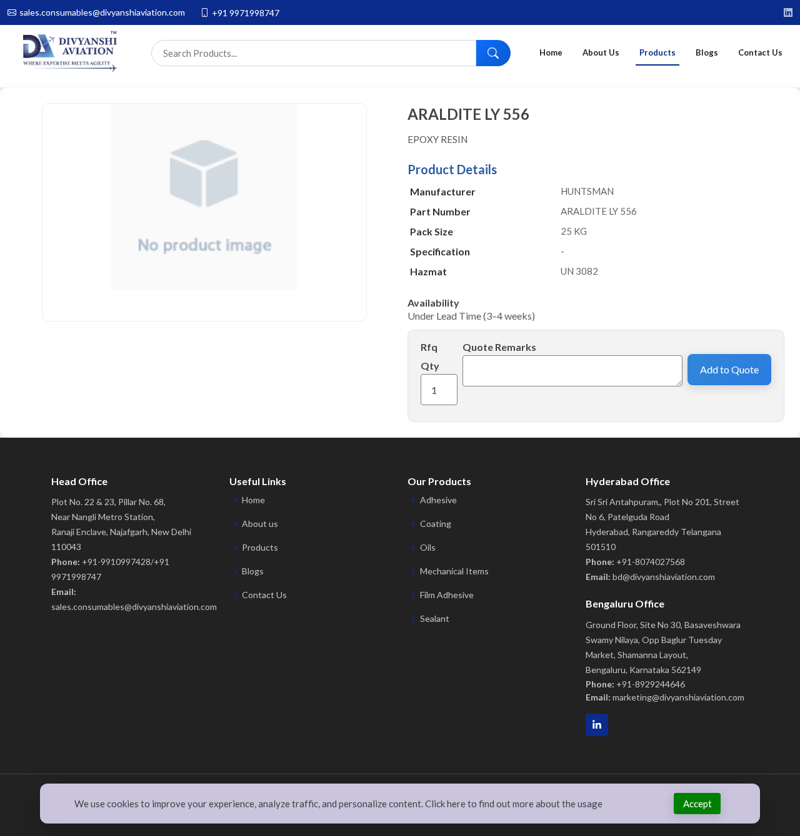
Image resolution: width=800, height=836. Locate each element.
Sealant (434, 618)
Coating (435, 523)
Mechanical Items (454, 571)
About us (260, 523)
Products (657, 52)
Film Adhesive (447, 595)
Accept (697, 803)
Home (550, 52)
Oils (428, 547)
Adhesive (438, 500)
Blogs (707, 52)
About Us (600, 52)
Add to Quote (729, 369)
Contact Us (760, 52)
